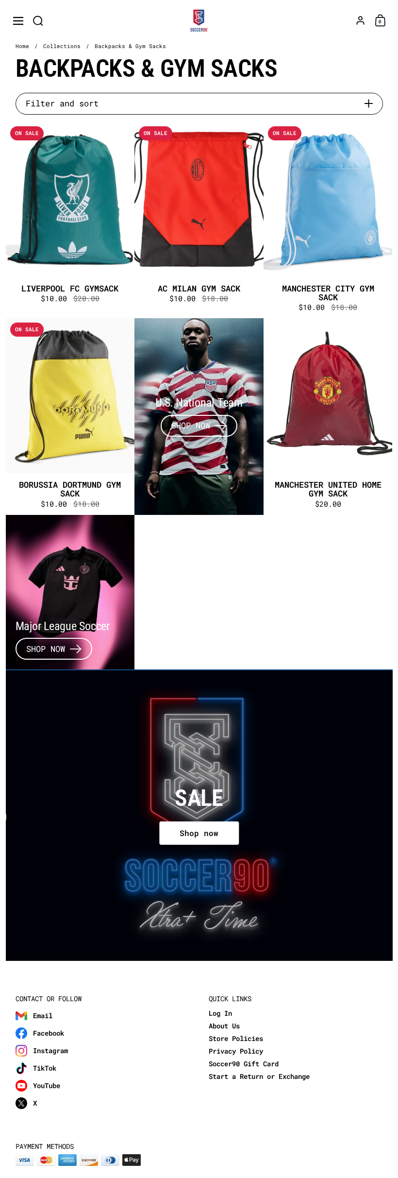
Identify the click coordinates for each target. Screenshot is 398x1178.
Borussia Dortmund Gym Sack (70, 416)
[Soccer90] (199, 21)
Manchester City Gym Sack (328, 220)
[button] (38, 20)
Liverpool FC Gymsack (70, 220)
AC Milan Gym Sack (199, 220)
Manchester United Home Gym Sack (328, 416)
